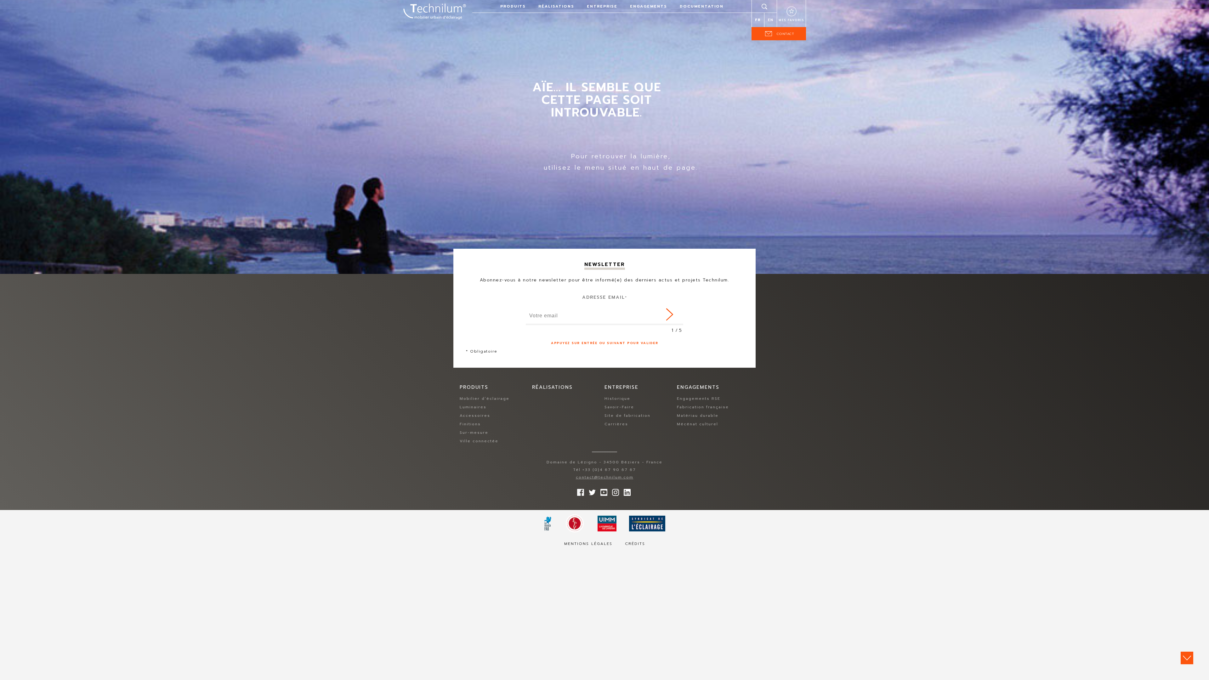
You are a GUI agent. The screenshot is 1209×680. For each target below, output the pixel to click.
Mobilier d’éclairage (484, 398)
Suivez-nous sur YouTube (602, 490)
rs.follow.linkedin (625, 490)
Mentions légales (588, 544)
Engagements (648, 6)
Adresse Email (604, 297)
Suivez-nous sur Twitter (590, 490)
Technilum (434, 10)
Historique (617, 398)
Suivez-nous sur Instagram (613, 490)
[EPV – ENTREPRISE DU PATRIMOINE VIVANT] (575, 523)
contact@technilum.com (604, 477)
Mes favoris (791, 20)
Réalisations (556, 6)
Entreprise (602, 6)
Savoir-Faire (619, 407)
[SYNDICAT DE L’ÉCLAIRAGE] (647, 524)
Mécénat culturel (697, 424)
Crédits (635, 544)
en (771, 20)
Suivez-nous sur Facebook (579, 490)
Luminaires (473, 407)
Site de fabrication (627, 415)
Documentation (702, 6)
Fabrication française (703, 407)
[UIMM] (607, 524)
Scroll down (1187, 658)
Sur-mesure (474, 432)
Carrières (616, 424)
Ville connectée (479, 441)
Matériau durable (697, 415)
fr (758, 20)
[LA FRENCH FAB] (548, 524)
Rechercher (764, 6)
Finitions (470, 424)
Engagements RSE (698, 398)
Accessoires (475, 415)
